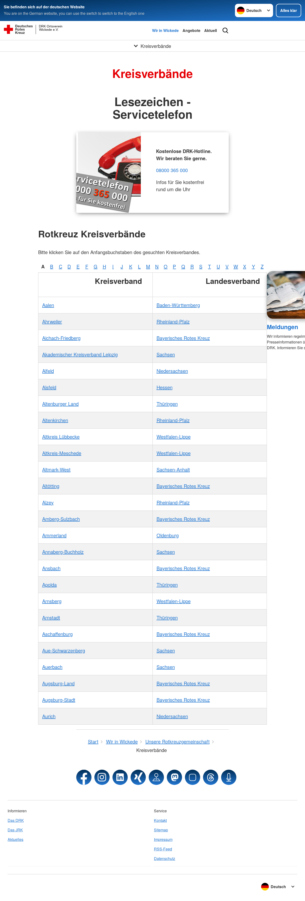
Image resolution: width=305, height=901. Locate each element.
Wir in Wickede (165, 30)
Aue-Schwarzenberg (63, 650)
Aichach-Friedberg (61, 337)
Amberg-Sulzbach (61, 518)
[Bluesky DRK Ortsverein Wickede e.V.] (192, 777)
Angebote (191, 30)
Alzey (48, 502)
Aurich (49, 716)
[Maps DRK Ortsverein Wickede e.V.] (156, 777)
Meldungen (282, 327)
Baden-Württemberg (178, 305)
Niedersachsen (172, 370)
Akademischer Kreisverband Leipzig (80, 354)
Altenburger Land (60, 403)
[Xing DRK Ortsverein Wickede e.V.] (138, 777)
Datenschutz (164, 858)
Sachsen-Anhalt (173, 469)
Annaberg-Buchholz (63, 551)
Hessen (165, 387)
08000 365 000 (172, 170)
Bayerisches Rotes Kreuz (183, 337)
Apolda (49, 584)
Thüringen (167, 403)
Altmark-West (56, 469)
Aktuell (210, 30)
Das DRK (16, 820)
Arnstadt (51, 617)
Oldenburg (168, 535)
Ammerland (54, 535)
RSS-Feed (163, 849)
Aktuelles (15, 839)
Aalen (48, 305)
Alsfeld (49, 387)
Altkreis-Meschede (61, 453)
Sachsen (166, 354)
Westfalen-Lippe (174, 436)
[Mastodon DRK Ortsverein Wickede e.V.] (174, 777)
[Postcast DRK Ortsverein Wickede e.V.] (228, 777)
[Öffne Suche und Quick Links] (225, 30)
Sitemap (161, 830)
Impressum (163, 839)
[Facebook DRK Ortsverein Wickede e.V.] (84, 777)
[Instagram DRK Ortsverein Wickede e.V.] (102, 777)
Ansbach (51, 568)
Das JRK (15, 830)
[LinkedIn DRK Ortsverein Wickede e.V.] (120, 777)
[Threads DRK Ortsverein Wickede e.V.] (210, 777)
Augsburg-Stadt (58, 699)
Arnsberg (51, 601)
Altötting (50, 485)
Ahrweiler (52, 321)
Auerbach (52, 666)
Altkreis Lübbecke (61, 436)
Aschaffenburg (57, 633)
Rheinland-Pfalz (173, 321)
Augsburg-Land (58, 683)
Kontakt (160, 820)
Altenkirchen (55, 420)
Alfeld (48, 370)
